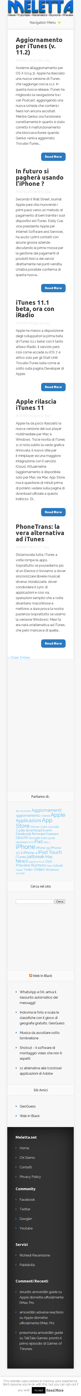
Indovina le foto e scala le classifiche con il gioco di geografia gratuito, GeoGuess (42, 1017)
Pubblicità (27, 1265)
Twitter (28, 869)
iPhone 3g (43, 848)
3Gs (18, 810)
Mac (49, 857)
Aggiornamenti (46, 810)
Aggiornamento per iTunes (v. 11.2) (39, 46)
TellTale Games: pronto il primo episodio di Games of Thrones (41, 1343)
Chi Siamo (27, 1158)
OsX (48, 861)
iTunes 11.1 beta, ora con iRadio (35, 308)
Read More (55, 1390)
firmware (38, 834)
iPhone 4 (30, 853)
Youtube (26, 1228)
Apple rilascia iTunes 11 (36, 404)
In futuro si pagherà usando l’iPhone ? (40, 177)
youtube (20, 873)
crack (43, 826)
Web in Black (30, 1116)
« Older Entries (18, 658)
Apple (58, 815)
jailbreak (35, 856)
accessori (26, 810)
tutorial (58, 865)
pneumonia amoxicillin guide (41, 1333)
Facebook (23, 834)
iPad (38, 841)
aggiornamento (28, 815)
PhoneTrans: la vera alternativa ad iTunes (40, 533)
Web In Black (42, 976)
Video (39, 869)
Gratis (44, 838)
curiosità (53, 826)
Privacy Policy (30, 1177)
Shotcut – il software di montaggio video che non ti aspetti (41, 1053)
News (22, 861)
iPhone (25, 846)
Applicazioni (28, 820)
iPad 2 (46, 842)
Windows (52, 869)
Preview (23, 865)
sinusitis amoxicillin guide (39, 1292)
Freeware (52, 834)
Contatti (26, 1167)
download (34, 830)
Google (34, 838)
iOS (31, 842)
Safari (50, 865)
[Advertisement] (40, 722)
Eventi (47, 830)
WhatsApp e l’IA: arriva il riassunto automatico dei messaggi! (39, 997)
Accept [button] (38, 1390)
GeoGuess (28, 1106)
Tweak (19, 869)
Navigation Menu (43, 22)
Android (45, 815)
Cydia (20, 830)
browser (35, 826)
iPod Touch (50, 852)
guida (51, 838)
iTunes (21, 857)
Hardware (22, 842)
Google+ (26, 1219)
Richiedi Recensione (35, 1255)
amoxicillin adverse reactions (42, 1312)
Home (24, 1148)
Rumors (38, 865)
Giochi (22, 837)
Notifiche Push (36, 862)
